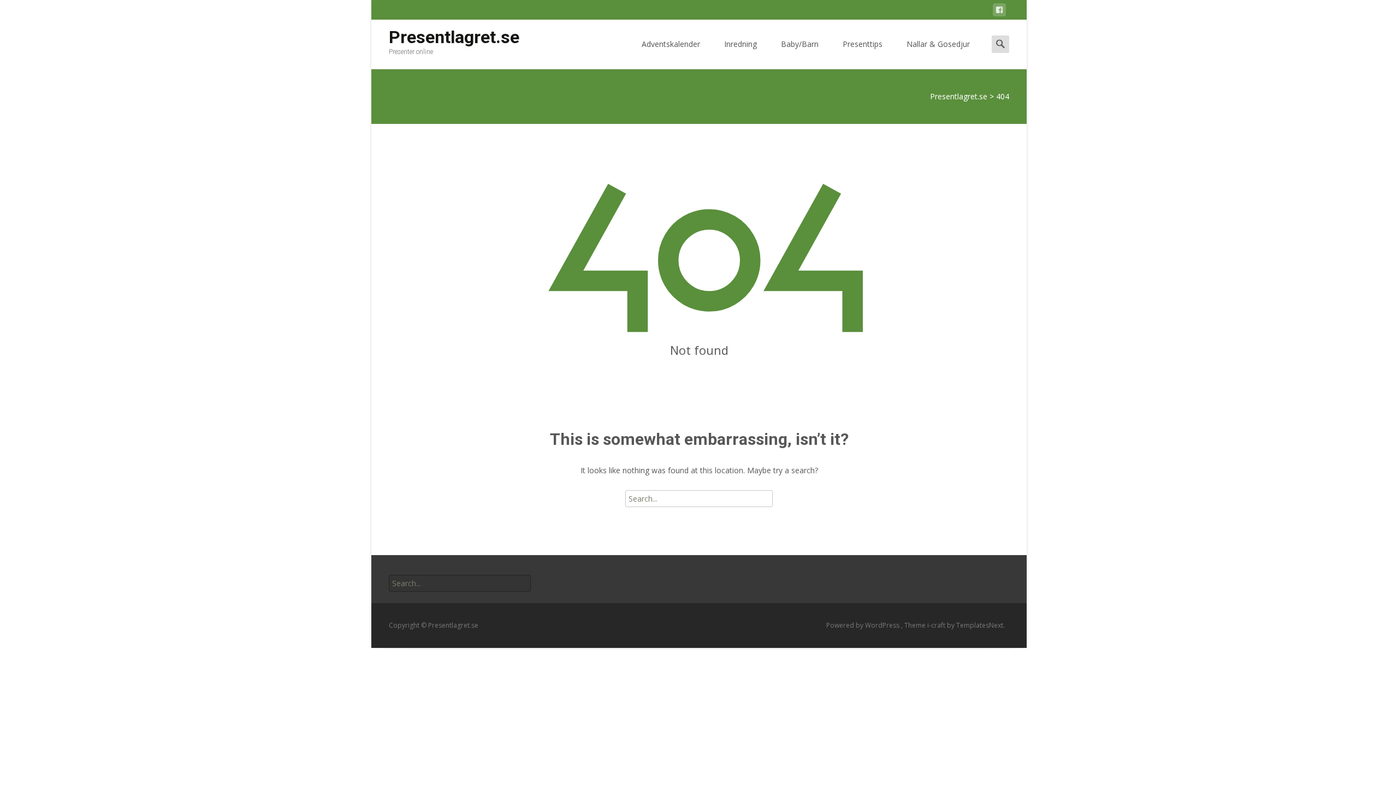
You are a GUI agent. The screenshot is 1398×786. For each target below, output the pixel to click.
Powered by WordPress (863, 625)
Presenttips (862, 44)
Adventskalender (671, 44)
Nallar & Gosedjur (938, 44)
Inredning (740, 44)
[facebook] (999, 12)
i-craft (937, 625)
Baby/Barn (800, 44)
